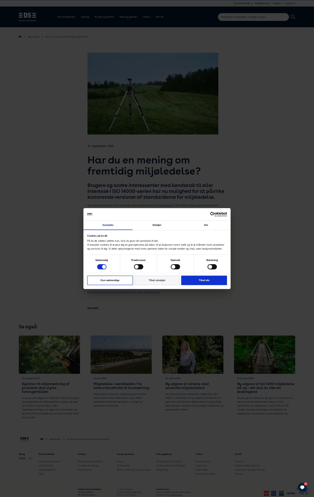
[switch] (138, 266)
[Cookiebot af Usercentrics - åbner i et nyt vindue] (212, 214)
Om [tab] (206, 225)
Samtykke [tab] (108, 225)
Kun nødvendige (110, 280)
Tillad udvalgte (157, 280)
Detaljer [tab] (157, 225)
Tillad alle (204, 280)
